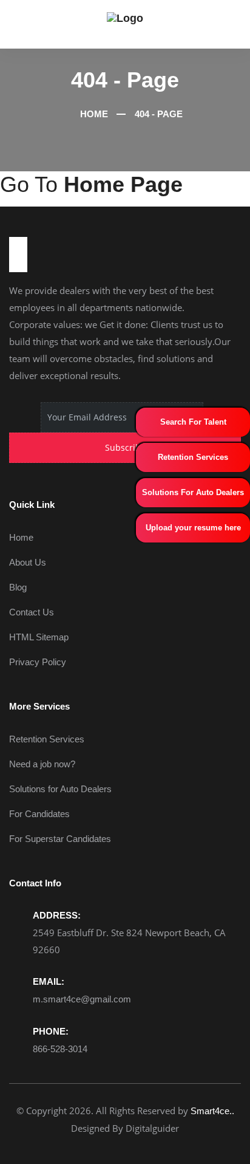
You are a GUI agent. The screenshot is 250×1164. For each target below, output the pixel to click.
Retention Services (193, 457)
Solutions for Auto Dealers (60, 789)
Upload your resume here (193, 527)
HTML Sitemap (39, 637)
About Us (27, 562)
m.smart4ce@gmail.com (82, 999)
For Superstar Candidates (60, 839)
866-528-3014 (60, 1049)
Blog (18, 587)
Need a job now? (42, 764)
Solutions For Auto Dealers (193, 492)
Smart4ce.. (212, 1111)
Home (93, 114)
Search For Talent (193, 421)
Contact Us (31, 612)
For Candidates (39, 814)
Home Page (123, 184)
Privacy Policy (37, 662)
